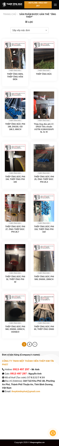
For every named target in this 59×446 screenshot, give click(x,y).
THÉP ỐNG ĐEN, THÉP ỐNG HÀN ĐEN (15, 76)
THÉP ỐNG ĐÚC (44, 74)
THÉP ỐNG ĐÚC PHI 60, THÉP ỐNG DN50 (44, 327)
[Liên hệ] (53, 433)
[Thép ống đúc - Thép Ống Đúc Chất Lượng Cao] (12, 4)
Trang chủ (9, 14)
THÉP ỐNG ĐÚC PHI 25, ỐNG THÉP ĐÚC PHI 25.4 (44, 179)
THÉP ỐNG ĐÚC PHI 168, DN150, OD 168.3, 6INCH (15, 126)
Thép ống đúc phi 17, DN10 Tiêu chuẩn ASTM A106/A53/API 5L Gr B (44, 128)
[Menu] (55, 4)
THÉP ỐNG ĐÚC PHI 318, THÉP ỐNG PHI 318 (44, 229)
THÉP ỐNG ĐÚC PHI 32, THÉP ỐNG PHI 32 (15, 279)
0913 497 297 (21, 369)
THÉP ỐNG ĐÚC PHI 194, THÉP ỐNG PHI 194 (15, 179)
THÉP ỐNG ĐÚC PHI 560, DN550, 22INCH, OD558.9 (15, 329)
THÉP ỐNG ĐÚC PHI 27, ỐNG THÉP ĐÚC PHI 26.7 (15, 229)
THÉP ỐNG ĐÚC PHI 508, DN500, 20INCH (44, 277)
